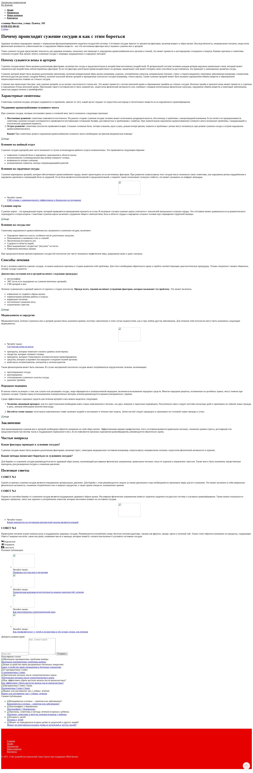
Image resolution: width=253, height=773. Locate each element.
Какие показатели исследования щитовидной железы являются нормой (42, 522)
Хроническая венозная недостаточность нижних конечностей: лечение (48, 592)
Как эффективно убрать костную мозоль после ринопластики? (32, 683)
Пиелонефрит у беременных (21, 709)
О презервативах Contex (13, 672)
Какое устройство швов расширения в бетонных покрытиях (31, 667)
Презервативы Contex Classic (15, 688)
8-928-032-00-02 (10, 26)
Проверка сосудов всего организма (30, 572)
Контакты (12, 18)
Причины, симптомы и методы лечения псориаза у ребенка (37, 714)
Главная (11, 741)
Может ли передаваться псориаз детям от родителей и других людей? (42, 725)
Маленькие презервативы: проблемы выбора (23, 662)
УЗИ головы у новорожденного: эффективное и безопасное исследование (44, 200)
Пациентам (13, 12)
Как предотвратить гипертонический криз (34, 612)
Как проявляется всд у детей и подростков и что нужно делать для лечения (50, 631)
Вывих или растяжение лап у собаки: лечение (24, 693)
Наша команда (15, 15)
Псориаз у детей (15, 719)
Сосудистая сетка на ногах (20, 346)
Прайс (10, 10)
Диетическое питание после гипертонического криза (27, 677)
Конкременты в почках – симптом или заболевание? (33, 704)
